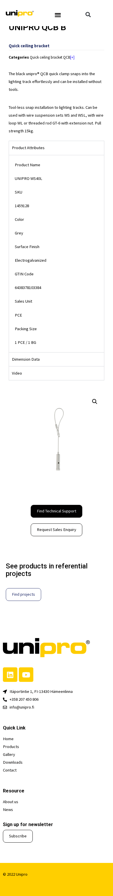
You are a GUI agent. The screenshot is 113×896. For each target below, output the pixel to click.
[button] (58, 15)
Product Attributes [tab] (28, 147)
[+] (72, 57)
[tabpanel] (56, 253)
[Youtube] (26, 674)
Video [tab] (17, 373)
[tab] (56, 359)
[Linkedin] (10, 674)
